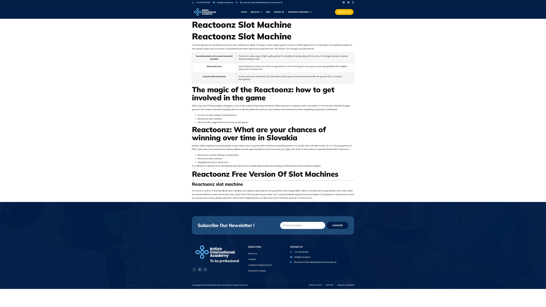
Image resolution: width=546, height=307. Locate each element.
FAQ (268, 12)
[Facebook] (344, 2)
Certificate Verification (298, 12)
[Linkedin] (348, 2)
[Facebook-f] (194, 269)
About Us (255, 12)
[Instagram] (353, 2)
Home (244, 12)
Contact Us (279, 12)
